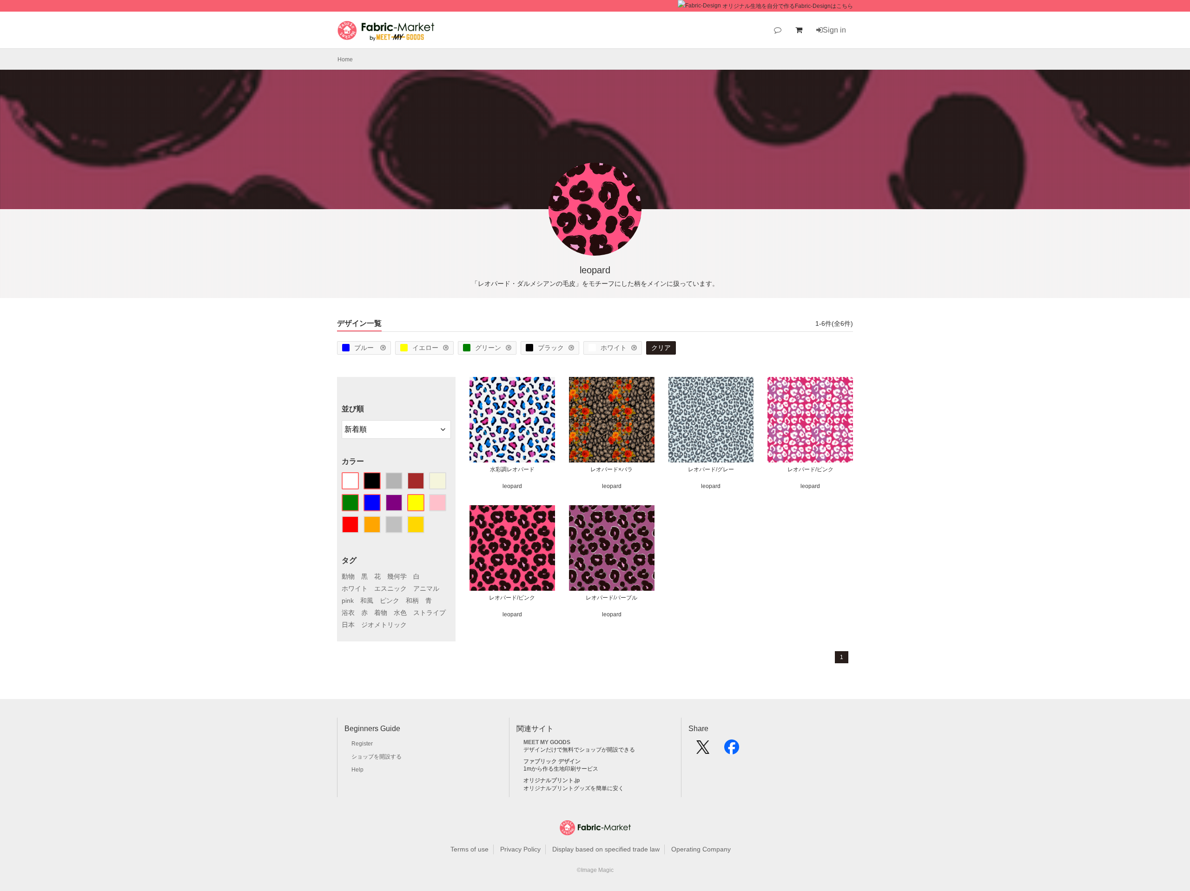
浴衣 (348, 612)
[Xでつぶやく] (702, 750)
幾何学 (397, 576)
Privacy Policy (520, 849)
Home (345, 59)
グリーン (488, 347)
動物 (348, 576)
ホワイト (614, 347)
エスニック (390, 588)
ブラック (551, 347)
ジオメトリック (384, 624)
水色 (400, 612)
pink (348, 600)
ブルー (365, 347)
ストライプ (429, 612)
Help (357, 769)
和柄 (412, 600)
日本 (348, 624)
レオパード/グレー (711, 469)
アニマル (426, 588)
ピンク (389, 600)
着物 (380, 612)
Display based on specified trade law (606, 849)
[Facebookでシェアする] (731, 750)
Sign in (834, 30)
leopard (512, 486)
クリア (661, 347)
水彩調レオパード (512, 469)
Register (362, 743)
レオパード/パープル (611, 597)
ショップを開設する (376, 756)
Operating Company (701, 849)
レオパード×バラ (611, 469)
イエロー (425, 347)
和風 (366, 600)
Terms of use (469, 849)
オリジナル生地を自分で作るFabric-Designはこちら (787, 6)
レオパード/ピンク (810, 469)
